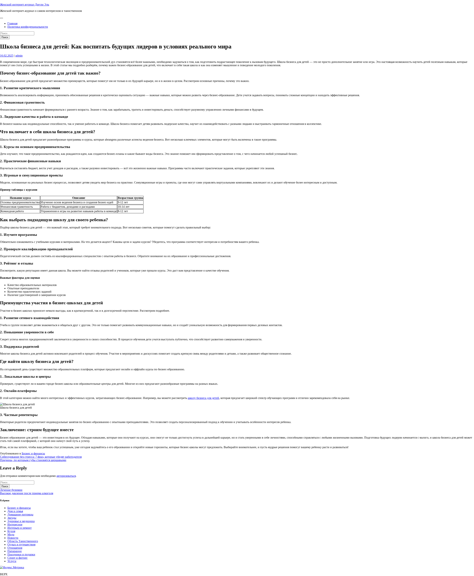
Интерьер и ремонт (19, 527)
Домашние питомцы (20, 514)
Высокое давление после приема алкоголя (26, 493)
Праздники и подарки (21, 554)
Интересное (14, 524)
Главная (12, 23)
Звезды (11, 517)
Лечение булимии (11, 489)
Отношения (14, 547)
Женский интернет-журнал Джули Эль (24, 4)
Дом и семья (15, 511)
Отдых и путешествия (21, 544)
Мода (10, 534)
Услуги (11, 561)
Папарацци (14, 551)
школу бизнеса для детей (203, 398)
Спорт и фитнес (17, 557)
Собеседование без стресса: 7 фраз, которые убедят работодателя (41, 456)
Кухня (11, 531)
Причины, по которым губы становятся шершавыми (33, 460)
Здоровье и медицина (21, 521)
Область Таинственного (22, 541)
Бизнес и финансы (33, 453)
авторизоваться (66, 475)
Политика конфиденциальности (27, 26)
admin (19, 55)
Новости (12, 537)
